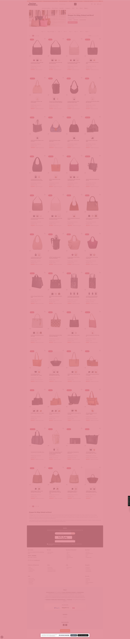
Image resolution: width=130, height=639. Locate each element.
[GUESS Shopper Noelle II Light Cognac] (55, 164)
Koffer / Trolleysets (50, 568)
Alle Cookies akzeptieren (83, 635)
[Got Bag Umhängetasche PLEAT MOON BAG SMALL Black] (74, 86)
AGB (67, 553)
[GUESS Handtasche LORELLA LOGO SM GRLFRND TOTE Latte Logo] (55, 476)
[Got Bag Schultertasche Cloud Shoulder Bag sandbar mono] (37, 242)
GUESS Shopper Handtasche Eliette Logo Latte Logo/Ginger (55, 336)
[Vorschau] (30, 56)
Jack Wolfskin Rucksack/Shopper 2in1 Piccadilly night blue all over (73, 297)
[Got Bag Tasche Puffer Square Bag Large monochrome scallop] (74, 47)
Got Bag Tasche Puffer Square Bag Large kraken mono (74, 180)
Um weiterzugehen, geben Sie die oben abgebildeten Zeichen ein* (65, 539)
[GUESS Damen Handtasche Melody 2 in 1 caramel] (92, 359)
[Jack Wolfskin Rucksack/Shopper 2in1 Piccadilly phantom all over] (92, 281)
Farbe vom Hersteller (50, 31)
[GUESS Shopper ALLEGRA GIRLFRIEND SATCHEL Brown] (92, 476)
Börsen (30, 567)
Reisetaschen (88, 567)
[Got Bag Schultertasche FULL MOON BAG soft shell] (92, 86)
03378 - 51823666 (32, 555)
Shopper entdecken (73, 22)
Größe (59, 31)
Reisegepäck (88, 568)
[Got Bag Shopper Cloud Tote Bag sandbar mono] (74, 242)
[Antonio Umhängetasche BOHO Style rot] (92, 320)
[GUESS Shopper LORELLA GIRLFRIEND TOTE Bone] (74, 476)
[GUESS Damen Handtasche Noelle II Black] (55, 281)
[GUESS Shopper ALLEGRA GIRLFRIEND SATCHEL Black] (55, 359)
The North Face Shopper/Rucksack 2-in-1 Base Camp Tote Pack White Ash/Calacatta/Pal (55, 453)
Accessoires (87, 576)
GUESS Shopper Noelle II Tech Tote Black (92, 63)
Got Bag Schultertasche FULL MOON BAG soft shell (92, 102)
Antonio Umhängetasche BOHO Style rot (92, 336)
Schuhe (87, 581)
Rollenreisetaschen (88, 571)
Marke (43, 31)
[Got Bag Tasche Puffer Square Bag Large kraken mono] (74, 164)
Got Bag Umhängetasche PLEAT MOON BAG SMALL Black (73, 102)
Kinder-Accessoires (31, 578)
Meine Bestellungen (50, 552)
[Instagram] (66, 625)
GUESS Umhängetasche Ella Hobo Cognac (74, 219)
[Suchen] (75, 4)
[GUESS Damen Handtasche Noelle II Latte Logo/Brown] (92, 203)
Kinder (29, 576)
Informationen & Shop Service (71, 549)
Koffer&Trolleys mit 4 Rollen (52, 571)
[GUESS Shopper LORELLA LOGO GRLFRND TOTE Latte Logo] (37, 476)
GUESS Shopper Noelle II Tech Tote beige (74, 375)
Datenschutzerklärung (70, 557)
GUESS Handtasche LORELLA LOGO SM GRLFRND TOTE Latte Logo (55, 492)
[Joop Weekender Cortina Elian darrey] (37, 437)
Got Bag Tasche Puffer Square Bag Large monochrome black (37, 63)
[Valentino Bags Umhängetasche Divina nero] (74, 437)
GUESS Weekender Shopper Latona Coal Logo (37, 141)
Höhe (81, 31)
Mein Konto (49, 549)
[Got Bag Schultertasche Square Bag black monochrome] (55, 47)
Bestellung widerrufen (65, 630)
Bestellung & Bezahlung (89, 553)
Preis (65, 31)
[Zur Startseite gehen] (33, 4)
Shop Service (87, 549)
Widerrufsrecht (69, 556)
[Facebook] (64, 625)
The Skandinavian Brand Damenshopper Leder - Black (91, 453)
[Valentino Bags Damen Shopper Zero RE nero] (92, 164)
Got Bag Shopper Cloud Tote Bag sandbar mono (73, 258)
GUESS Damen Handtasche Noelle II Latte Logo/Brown (92, 219)
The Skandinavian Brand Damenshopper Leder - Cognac (36, 375)
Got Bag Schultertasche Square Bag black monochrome (55, 63)
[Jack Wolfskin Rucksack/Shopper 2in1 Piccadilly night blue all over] (74, 281)
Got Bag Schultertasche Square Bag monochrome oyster (37, 219)
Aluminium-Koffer (69, 567)
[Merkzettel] (92, 4)
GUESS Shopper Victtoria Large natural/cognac (36, 102)
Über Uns (68, 552)
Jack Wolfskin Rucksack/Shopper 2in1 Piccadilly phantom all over (92, 297)
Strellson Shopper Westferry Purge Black (37, 297)
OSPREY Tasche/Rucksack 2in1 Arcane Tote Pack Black (54, 258)
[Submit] (73, 533)
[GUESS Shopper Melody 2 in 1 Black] (37, 398)
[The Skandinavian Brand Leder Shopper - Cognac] (92, 398)
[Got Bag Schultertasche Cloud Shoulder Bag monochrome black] (37, 164)
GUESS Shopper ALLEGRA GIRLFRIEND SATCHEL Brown (91, 492)
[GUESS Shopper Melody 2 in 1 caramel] (55, 398)
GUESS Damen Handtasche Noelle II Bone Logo (37, 336)
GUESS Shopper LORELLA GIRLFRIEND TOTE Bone (72, 492)
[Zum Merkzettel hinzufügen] (45, 39)
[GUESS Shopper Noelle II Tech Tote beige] (74, 359)
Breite (75, 31)
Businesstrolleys (50, 567)
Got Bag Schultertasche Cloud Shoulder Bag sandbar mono (36, 258)
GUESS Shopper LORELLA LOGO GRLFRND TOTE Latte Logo (37, 492)
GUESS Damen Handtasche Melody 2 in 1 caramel (92, 375)
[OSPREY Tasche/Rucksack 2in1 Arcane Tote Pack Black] (55, 242)
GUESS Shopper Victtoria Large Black (73, 141)
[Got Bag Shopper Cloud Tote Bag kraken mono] (92, 242)
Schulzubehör (31, 582)
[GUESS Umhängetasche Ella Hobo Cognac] (74, 203)
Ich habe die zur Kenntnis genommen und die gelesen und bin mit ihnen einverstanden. (65, 544)
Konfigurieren (73, 635)
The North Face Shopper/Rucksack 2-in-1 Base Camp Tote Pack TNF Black (55, 102)
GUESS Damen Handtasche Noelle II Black (55, 297)
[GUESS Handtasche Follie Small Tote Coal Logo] (74, 398)
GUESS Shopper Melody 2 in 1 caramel (54, 414)
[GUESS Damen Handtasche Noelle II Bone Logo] (37, 320)
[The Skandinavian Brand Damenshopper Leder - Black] (92, 437)
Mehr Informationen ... (53, 635)
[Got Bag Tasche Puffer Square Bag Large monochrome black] (37, 47)
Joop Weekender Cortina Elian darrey (37, 452)
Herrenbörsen (31, 568)
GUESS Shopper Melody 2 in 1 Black (37, 413)
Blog (86, 556)
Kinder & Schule (31, 581)
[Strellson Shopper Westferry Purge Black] (37, 281)
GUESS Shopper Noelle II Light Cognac (54, 180)
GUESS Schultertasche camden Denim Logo (54, 141)
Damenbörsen (31, 571)
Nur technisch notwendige (64, 635)
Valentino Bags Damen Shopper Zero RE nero (92, 180)
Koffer (68, 568)
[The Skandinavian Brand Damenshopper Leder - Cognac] (37, 359)
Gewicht (86, 31)
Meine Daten (49, 553)
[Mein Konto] (95, 4)
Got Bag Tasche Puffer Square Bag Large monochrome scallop (74, 63)
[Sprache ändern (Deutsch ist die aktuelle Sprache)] (100, 1)
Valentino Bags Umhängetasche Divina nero (73, 453)
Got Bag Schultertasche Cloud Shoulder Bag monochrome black (37, 180)
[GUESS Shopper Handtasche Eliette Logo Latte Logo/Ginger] (55, 320)
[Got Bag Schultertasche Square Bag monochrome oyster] (37, 203)
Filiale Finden (88, 552)
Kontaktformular (37, 560)
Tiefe (70, 31)
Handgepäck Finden (89, 557)
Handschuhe (87, 578)
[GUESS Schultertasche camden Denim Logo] (55, 125)
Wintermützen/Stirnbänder (89, 582)
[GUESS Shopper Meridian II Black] (74, 320)
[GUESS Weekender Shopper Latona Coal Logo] (37, 125)
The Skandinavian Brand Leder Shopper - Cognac (91, 414)
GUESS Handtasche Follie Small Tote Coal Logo (74, 414)
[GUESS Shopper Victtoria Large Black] (74, 125)
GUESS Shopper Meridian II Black (74, 335)
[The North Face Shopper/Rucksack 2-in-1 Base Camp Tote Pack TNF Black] (55, 86)
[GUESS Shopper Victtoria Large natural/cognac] (37, 86)
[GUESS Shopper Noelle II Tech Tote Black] (92, 47)
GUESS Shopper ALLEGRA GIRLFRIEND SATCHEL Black (54, 375)
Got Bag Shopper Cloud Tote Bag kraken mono (92, 258)
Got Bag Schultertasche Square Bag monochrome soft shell (55, 219)
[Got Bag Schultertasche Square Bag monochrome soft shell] (55, 203)
